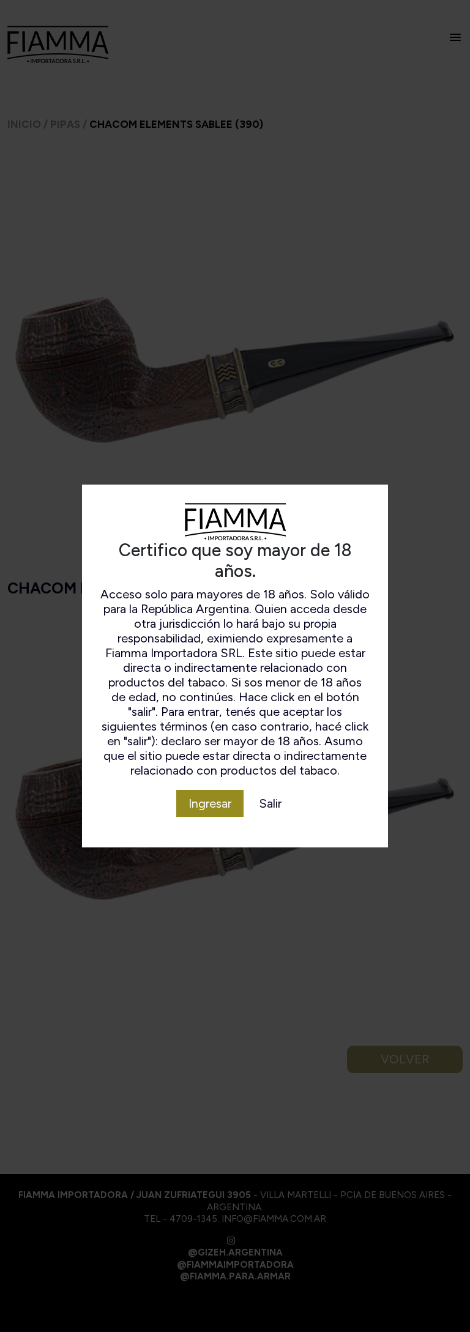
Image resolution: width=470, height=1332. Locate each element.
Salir (270, 803)
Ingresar (209, 803)
